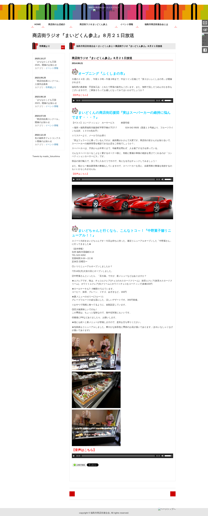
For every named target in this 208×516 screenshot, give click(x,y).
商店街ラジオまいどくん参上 (93, 24)
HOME (37, 24)
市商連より (51, 87)
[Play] (74, 100)
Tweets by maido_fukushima (46, 156)
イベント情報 (126, 24)
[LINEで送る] (79, 465)
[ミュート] (162, 100)
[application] (122, 100)
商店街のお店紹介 (56, 24)
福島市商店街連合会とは (156, 24)
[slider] (169, 100)
